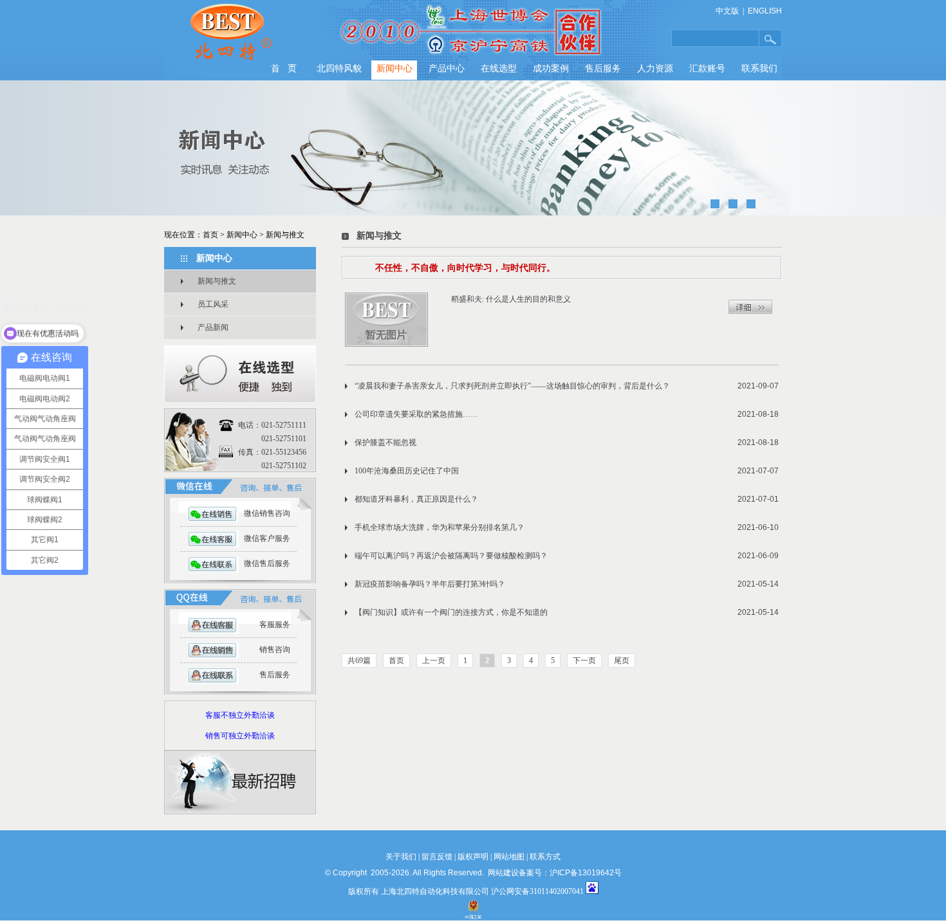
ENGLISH (765, 10)
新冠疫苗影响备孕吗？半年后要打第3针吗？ (430, 583)
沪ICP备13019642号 (586, 872)
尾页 (621, 660)
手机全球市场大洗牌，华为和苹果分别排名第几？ (439, 527)
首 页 (284, 68)
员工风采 (213, 304)
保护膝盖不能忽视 (385, 442)
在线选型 (499, 68)
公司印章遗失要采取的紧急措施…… (416, 414)
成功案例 (551, 68)
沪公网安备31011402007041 (537, 891)
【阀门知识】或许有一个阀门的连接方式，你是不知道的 (451, 612)
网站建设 (503, 872)
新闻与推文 (285, 234)
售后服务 (603, 68)
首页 (210, 234)
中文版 (727, 10)
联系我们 (759, 68)
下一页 (584, 660)
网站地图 (509, 856)
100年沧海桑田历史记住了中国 (407, 470)
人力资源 (655, 68)
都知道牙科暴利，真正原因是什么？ (416, 499)
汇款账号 (707, 68)
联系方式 (545, 856)
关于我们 (400, 856)
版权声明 (473, 856)
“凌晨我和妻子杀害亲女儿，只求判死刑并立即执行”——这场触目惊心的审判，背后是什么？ (512, 385)
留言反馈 (437, 856)
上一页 (433, 660)
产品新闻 (213, 327)
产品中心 (447, 68)
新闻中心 (394, 68)
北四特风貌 (339, 68)
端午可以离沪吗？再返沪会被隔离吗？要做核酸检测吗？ (451, 555)
